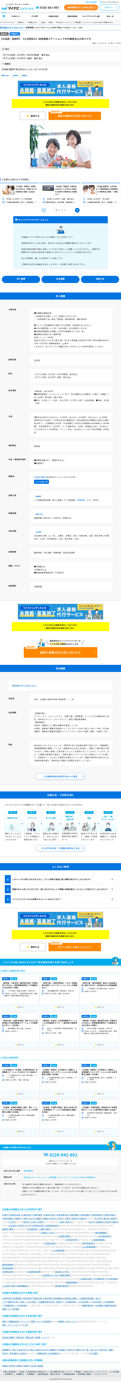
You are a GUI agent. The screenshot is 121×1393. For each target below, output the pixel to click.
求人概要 (21, 278)
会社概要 (60, 278)
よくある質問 (114, 1372)
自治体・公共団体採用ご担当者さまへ (33, 1372)
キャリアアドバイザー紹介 (91, 16)
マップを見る (40, 482)
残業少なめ (5, 75)
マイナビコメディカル (7, 22)
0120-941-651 (48, 8)
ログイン (109, 7)
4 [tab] (65, 210)
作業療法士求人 (33, 22)
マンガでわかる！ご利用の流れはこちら (60, 848)
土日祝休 (15, 75)
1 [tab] (60, 167)
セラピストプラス (100, 1374)
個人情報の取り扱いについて (61, 1372)
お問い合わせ (89, 1372)
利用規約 (78, 1372)
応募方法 (100, 278)
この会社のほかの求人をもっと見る (60, 776)
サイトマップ (101, 1372)
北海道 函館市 (40, 477)
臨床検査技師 (43, 1374)
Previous (43, 210)
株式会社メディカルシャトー (24, 685)
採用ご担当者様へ (91, 2)
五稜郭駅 (81, 500)
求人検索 (34, 16)
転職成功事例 (53, 16)
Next (77, 210)
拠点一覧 (110, 16)
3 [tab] (62, 210)
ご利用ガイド (15, 16)
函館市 (51, 22)
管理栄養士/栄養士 (84, 1374)
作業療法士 (20, 22)
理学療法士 (9, 1374)
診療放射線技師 (69, 1374)
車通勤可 (24, 75)
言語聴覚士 (31, 1374)
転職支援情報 (72, 16)
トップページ (3, 16)
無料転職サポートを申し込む (80, 7)
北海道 (43, 22)
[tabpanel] (60, 147)
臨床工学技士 (56, 1374)
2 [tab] (59, 210)
